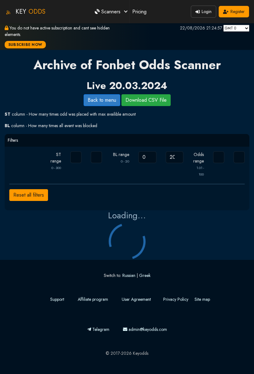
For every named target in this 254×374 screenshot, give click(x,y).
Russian (128, 275)
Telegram (100, 329)
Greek (145, 275)
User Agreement (136, 299)
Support (57, 299)
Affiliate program (93, 299)
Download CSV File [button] (146, 100)
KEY (30, 11)
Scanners (111, 11)
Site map (202, 299)
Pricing (139, 11)
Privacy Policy (175, 299)
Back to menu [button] (102, 100)
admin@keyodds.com (147, 329)
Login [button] (207, 11)
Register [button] (237, 11)
